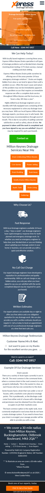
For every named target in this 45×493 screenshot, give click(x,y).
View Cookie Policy (22, 476)
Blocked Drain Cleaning (27, 444)
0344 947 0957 (27, 48)
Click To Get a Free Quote (22, 488)
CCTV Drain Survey (19, 446)
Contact (13, 444)
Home (6, 444)
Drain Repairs (34, 446)
